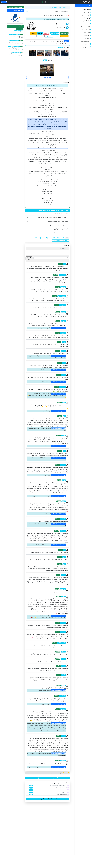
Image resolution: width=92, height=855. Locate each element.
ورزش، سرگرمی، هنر (85, 29)
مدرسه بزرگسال (51, 237)
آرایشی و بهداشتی (86, 15)
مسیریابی (49, 36)
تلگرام (39, 33)
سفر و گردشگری (86, 21)
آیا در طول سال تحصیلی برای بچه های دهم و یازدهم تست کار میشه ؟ (52, 217)
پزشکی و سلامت (86, 9)
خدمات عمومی (86, 35)
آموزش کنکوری (65, 240)
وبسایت (46, 33)
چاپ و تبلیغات (86, 32)
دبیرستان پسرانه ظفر (62, 790)
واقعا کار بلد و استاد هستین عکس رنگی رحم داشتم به (16, 42)
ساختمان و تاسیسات (85, 44)
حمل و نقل (87, 38)
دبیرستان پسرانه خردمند (61, 788)
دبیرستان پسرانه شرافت (61, 792)
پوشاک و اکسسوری (85, 24)
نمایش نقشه (40, 36)
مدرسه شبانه (43, 237)
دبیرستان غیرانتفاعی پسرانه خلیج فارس (58, 785)
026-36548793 (61, 24)
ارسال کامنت (28, 258)
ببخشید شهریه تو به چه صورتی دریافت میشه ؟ (57, 221)
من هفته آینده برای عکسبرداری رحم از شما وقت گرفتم (15, 54)
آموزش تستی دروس (35, 237)
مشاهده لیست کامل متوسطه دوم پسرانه (47, 799)
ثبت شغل (3, 2)
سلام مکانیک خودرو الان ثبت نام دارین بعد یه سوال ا (15, 48)
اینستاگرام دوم (63, 36)
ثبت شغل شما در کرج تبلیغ (14, 7)
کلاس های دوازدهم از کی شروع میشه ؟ (59, 229)
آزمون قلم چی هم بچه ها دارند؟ (61, 233)
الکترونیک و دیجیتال (85, 27)
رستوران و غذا (87, 18)
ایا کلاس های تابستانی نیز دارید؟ (60, 213)
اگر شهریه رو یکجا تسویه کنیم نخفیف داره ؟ (58, 225)
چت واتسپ (64, 33)
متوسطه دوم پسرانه (53, 7)
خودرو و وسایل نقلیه (85, 41)
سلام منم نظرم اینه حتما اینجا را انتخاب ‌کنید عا (16, 36)
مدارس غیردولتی (56, 240)
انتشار (56, 36)
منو (44, 2)
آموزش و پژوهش (85, 12)
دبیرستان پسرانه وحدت (62, 794)
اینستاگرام (33, 33)
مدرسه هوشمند (60, 237)
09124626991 (61, 28)
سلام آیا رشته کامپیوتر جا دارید (16, 30)
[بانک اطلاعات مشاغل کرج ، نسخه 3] (86, 2)
